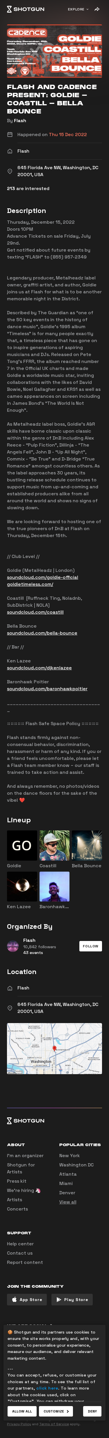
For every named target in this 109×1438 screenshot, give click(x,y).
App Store (31, 1299)
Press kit (16, 1181)
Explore (76, 9)
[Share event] (97, 9)
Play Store (76, 1299)
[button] (90, 946)
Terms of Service (54, 1424)
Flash (20, 121)
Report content (25, 1262)
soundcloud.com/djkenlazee (39, 668)
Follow (91, 946)
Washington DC (76, 1165)
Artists (14, 1200)
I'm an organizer (25, 1155)
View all (67, 1202)
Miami (66, 1183)
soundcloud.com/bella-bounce (42, 633)
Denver (67, 1193)
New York (69, 1155)
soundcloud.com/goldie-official (42, 577)
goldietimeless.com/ (30, 584)
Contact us (20, 1253)
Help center (20, 1244)
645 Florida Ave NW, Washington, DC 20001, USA (57, 1007)
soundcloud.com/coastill (35, 612)
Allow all (22, 1411)
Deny (92, 1411)
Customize (54, 1411)
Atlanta (68, 1174)
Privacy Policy (19, 1424)
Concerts (17, 1209)
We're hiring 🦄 (24, 1190)
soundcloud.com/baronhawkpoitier (47, 689)
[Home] (25, 9)
